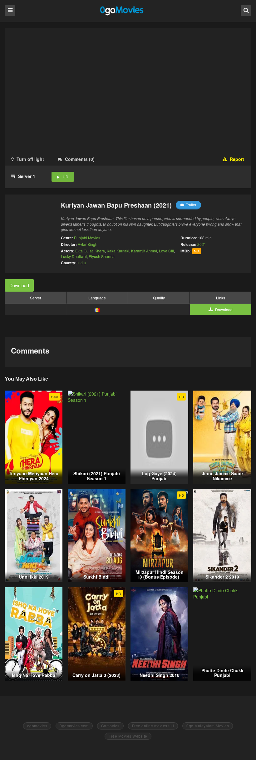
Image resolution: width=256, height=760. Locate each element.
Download (19, 285)
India (81, 262)
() (80, 159)
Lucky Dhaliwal (74, 256)
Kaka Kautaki (118, 250)
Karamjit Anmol (144, 250)
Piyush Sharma (102, 256)
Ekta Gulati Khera (90, 250)
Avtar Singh (87, 244)
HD (65, 176)
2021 (201, 244)
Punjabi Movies (87, 237)
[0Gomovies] (122, 10)
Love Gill (166, 250)
